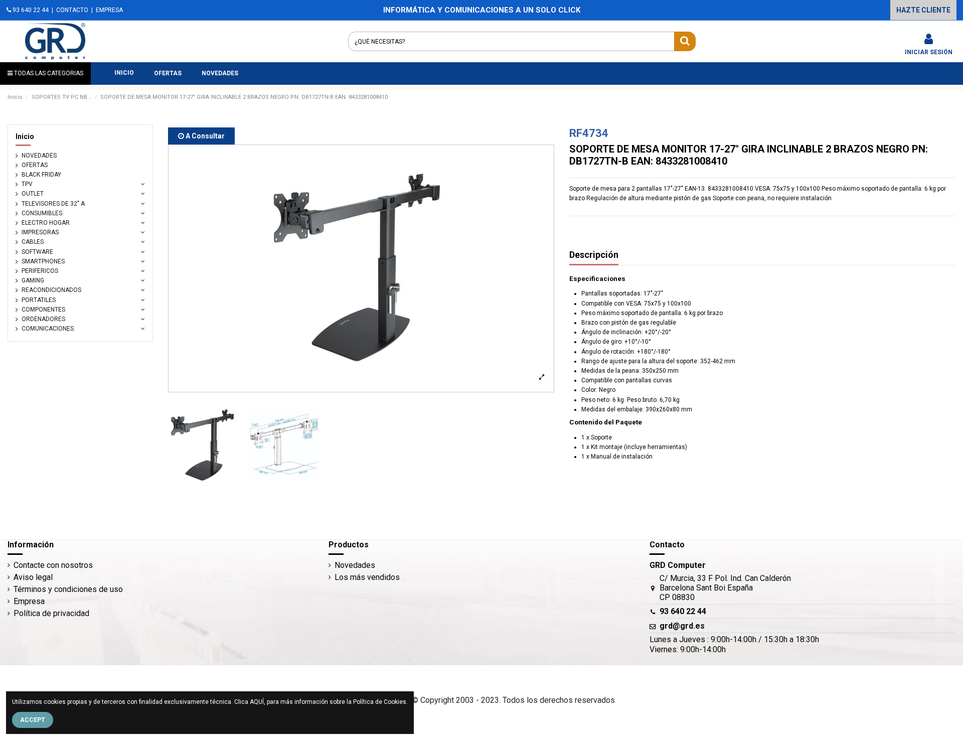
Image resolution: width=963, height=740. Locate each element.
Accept (32, 719)
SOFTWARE (37, 251)
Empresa (29, 601)
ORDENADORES (43, 319)
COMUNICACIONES (48, 328)
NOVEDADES (39, 155)
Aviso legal (33, 577)
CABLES (33, 241)
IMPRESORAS (40, 232)
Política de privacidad (51, 613)
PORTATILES (39, 300)
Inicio (25, 136)
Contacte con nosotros (53, 565)
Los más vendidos (367, 577)
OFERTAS (35, 165)
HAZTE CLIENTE (923, 10)
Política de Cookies (379, 701)
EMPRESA (109, 10)
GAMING (33, 280)
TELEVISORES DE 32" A (53, 203)
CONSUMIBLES (42, 213)
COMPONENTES (43, 309)
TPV (27, 184)
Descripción (593, 255)
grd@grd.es (682, 626)
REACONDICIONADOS (51, 289)
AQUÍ (257, 701)
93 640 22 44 (30, 10)
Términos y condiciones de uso (68, 589)
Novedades (355, 565)
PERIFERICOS (40, 270)
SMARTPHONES (43, 261)
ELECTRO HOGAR (46, 222)
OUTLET (33, 193)
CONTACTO (72, 10)
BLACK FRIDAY (41, 174)
